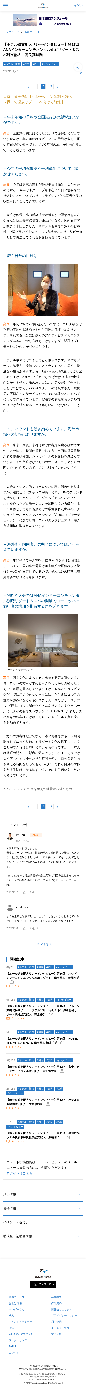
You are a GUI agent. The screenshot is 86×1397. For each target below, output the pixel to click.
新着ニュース (32, 32)
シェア (78, 73)
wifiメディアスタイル (21, 1334)
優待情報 (9, 1208)
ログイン (77, 5)
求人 (11, 1315)
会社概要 (56, 1297)
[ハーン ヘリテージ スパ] (43, 667)
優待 (11, 1327)
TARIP (12, 1346)
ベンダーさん (16, 1309)
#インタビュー (50, 64)
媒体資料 (56, 1303)
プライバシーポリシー (64, 1315)
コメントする (43, 944)
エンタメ (14, 1352)
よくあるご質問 (60, 1327)
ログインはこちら (19, 1173)
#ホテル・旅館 (12, 64)
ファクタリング (18, 1340)
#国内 (26, 64)
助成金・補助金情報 (17, 1236)
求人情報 (9, 1194)
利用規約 (56, 1321)
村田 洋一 (22, 835)
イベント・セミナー (17, 1222)
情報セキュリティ (61, 1309)
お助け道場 (15, 1303)
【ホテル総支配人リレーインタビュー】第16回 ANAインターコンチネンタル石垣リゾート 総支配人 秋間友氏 (42, 975)
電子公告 (56, 1334)
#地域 (59, 1088)
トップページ (11, 32)
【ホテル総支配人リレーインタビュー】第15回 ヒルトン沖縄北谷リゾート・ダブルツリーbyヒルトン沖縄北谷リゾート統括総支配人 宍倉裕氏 (43, 1010)
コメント (18, 986)
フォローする (46, 1284)
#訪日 (36, 64)
